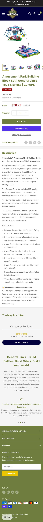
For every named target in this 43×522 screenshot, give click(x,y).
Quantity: (6, 113)
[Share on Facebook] (26, 142)
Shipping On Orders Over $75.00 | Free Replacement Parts (21, 3)
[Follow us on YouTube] (12, 492)
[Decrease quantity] (14, 113)
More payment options (21, 135)
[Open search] (29, 13)
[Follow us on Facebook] (4, 492)
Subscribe (10, 474)
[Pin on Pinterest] (30, 142)
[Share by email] (39, 142)
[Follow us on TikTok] (17, 492)
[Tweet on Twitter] (34, 142)
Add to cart (21, 121)
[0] (38, 13)
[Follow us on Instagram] (8, 492)
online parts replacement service (25, 413)
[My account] (34, 13)
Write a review (21, 342)
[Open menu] (3, 13)
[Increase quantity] (26, 113)
